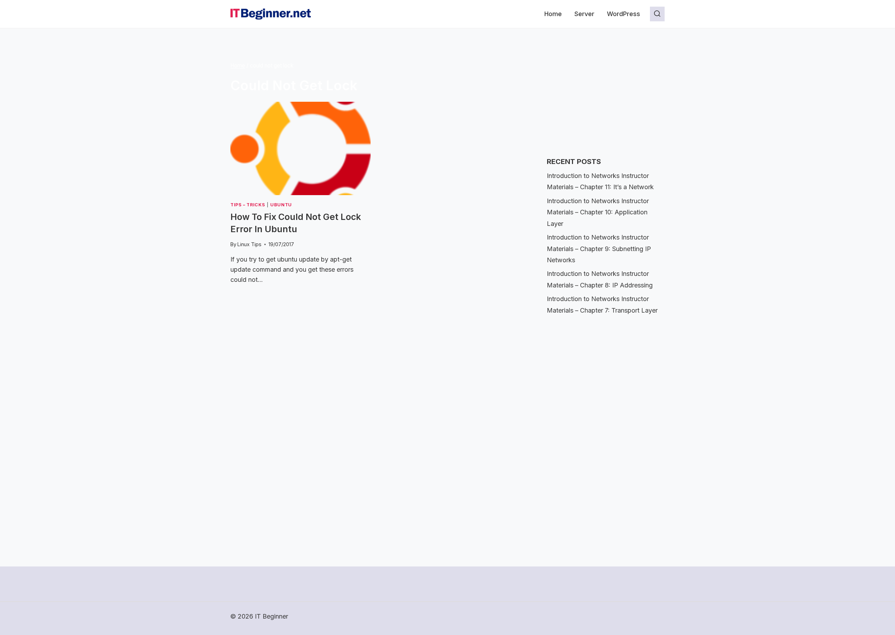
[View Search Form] (657, 14)
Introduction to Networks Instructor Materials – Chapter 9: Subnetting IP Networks (599, 249)
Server (584, 13)
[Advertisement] (599, 100)
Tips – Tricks (247, 204)
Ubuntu (281, 204)
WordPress (623, 13)
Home (553, 13)
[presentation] (300, 148)
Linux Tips (249, 244)
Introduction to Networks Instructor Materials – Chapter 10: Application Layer (598, 212)
